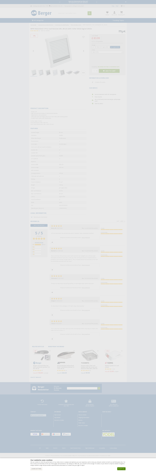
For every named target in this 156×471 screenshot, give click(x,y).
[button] (60, 2)
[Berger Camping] (43, 13)
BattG (47, 448)
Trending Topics (118, 20)
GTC (40, 448)
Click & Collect (99, 103)
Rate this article (39, 225)
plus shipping (100, 41)
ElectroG (55, 448)
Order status (81, 423)
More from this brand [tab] (56, 346)
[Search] (89, 13)
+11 (83, 73)
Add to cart (110, 71)
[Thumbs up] (52, 242)
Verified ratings (39, 242)
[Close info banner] (125, 2)
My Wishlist (57, 417)
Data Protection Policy (75, 448)
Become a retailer (59, 420)
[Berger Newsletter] (99, 388)
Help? (117, 6)
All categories (38, 20)
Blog (113, 6)
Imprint (63, 448)
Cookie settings (113, 448)
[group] (33, 72)
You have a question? (37, 415)
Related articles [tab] (38, 346)
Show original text (86, 237)
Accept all (121, 468)
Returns (80, 420)
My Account (57, 415)
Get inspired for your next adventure (78, 2)
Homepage (33, 25)
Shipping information (83, 417)
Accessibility (102, 448)
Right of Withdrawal (89, 448)
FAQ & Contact (82, 415)
